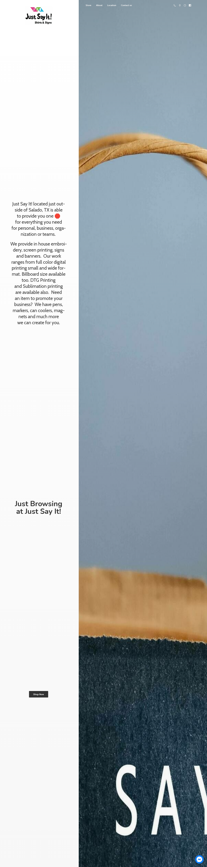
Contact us (126, 5)
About (99, 5)
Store (88, 5)
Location (111, 5)
